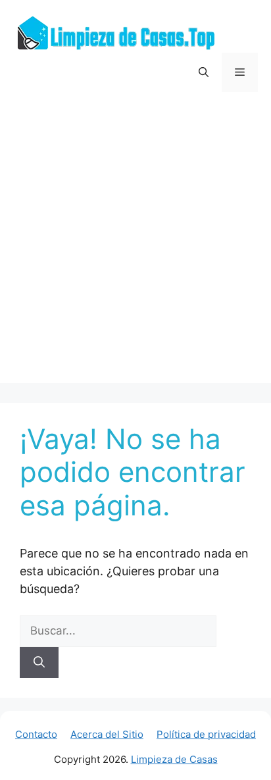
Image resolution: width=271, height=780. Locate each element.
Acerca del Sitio (106, 734)
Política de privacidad (206, 734)
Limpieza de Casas (174, 759)
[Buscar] (39, 663)
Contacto (36, 734)
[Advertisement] (135, 247)
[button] (203, 72)
